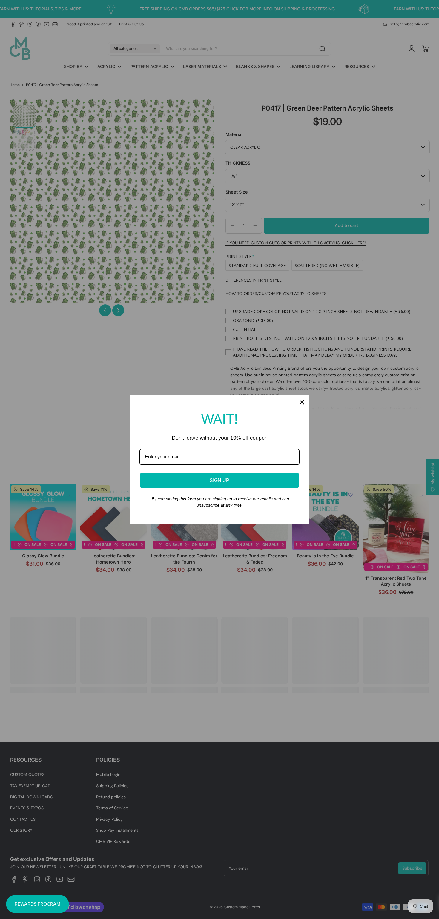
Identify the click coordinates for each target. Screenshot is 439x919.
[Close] (302, 402)
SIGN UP (219, 480)
